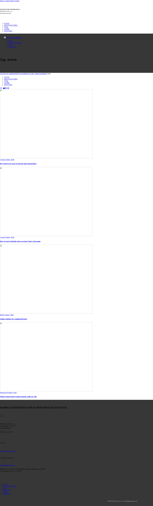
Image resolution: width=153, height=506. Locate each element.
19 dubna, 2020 (11, 392)
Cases (2, 159)
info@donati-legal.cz (8, 451)
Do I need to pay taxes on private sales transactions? (18, 164)
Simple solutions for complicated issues (13, 319)
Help (1, 315)
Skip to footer (14, 1)
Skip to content (5, 1)
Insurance (3, 392)
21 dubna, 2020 (9, 159)
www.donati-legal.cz (7, 465)
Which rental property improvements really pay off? (18, 397)
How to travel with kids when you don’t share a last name (20, 241)
